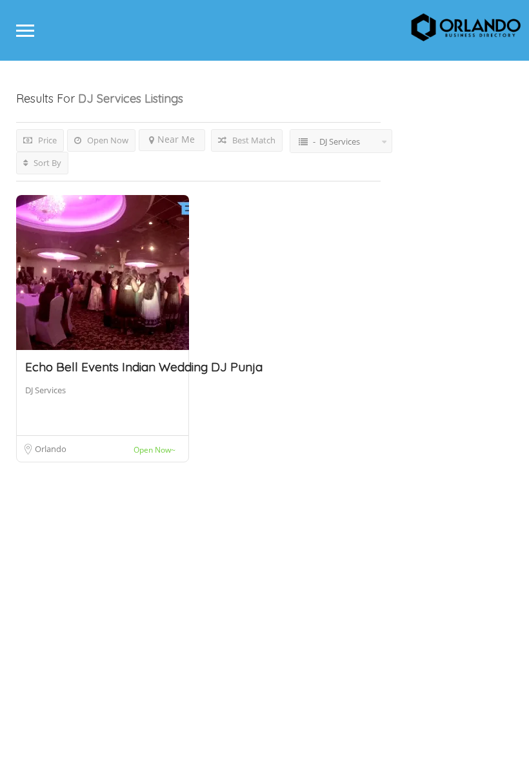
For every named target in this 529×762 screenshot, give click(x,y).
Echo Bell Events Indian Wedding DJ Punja (144, 367)
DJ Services (45, 390)
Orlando (50, 449)
